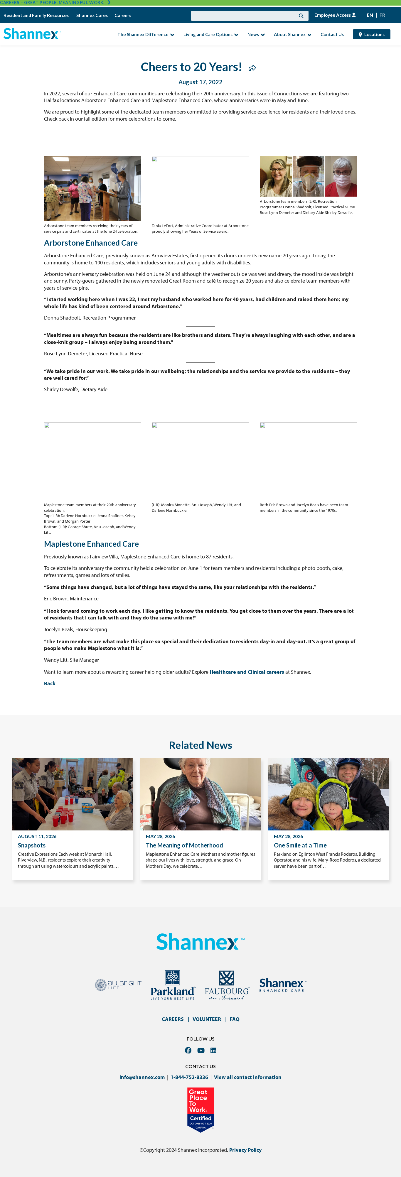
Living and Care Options (206, 34)
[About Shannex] (308, 34)
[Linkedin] (213, 1050)
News (251, 34)
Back (49, 683)
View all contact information (248, 1077)
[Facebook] (188, 1050)
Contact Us (332, 34)
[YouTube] (201, 1050)
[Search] (301, 15)
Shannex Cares (92, 15)
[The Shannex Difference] (171, 34)
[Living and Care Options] (235, 34)
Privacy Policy (245, 1149)
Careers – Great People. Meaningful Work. (52, 2)
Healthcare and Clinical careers (247, 671)
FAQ (235, 1019)
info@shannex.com (142, 1077)
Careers (122, 15)
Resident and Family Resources (37, 15)
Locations (374, 34)
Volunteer (207, 1019)
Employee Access (333, 15)
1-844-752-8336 (189, 1077)
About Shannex (287, 34)
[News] (262, 34)
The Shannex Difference (141, 34)
